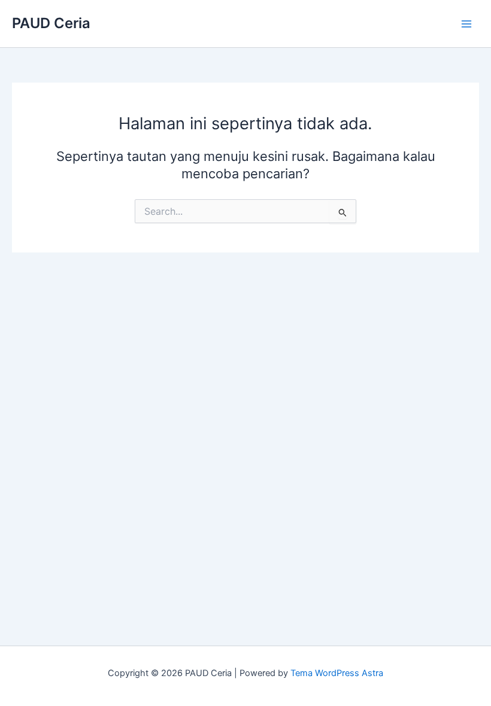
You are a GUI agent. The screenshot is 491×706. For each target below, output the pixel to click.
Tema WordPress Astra (336, 673)
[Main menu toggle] (466, 23)
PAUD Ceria (51, 23)
